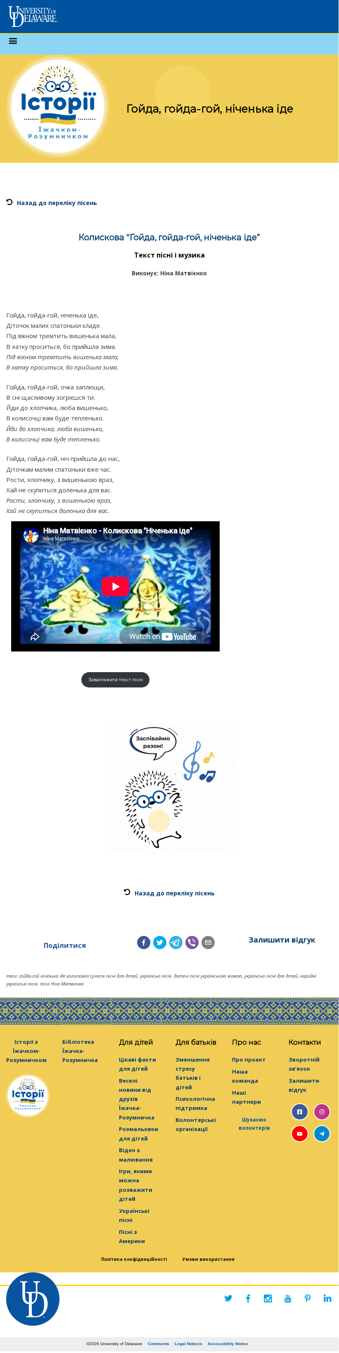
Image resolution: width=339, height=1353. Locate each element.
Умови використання (209, 1259)
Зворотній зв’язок (304, 1064)
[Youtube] (288, 1298)
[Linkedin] (327, 1298)
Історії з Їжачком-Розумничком (26, 1051)
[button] (143, 942)
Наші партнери (246, 1097)
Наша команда (245, 1076)
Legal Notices (188, 1343)
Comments (158, 1343)
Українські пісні (134, 1215)
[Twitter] (228, 1298)
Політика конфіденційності (134, 1259)
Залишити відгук (282, 940)
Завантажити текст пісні (115, 679)
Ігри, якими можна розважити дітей (135, 1184)
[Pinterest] (308, 1298)
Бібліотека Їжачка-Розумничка (80, 1051)
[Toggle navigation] (13, 44)
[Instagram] (268, 1298)
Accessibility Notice (228, 1343)
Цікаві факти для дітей (137, 1064)
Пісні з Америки (132, 1236)
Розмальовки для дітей (138, 1133)
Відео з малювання (136, 1154)
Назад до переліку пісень (57, 203)
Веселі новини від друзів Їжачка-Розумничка (136, 1099)
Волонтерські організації (195, 1124)
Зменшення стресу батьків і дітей (192, 1073)
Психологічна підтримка (195, 1103)
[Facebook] (248, 1298)
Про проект (249, 1059)
